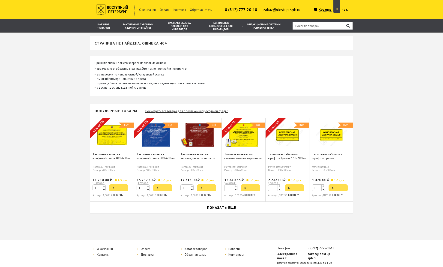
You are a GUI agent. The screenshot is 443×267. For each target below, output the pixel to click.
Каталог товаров (103, 26)
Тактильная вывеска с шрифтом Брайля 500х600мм (156, 156)
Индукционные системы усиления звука (264, 26)
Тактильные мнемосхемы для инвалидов (221, 26)
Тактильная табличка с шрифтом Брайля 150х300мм (287, 156)
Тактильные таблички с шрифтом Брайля (138, 26)
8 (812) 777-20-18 (241, 9)
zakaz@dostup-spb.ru (281, 9)
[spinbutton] (99, 187)
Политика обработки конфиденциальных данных (304, 263)
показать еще (221, 207)
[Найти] (348, 26)
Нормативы (236, 255)
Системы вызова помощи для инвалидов (179, 26)
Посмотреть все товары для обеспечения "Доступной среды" (186, 111)
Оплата (165, 10)
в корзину (118, 188)
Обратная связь (201, 10)
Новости (234, 249)
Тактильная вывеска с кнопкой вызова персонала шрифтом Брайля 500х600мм (243, 158)
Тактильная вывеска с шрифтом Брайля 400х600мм (112, 156)
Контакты (180, 10)
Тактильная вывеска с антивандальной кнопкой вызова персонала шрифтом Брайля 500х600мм (199, 160)
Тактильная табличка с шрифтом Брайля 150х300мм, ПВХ (327, 158)
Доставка (147, 255)
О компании (147, 10)
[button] (104, 186)
